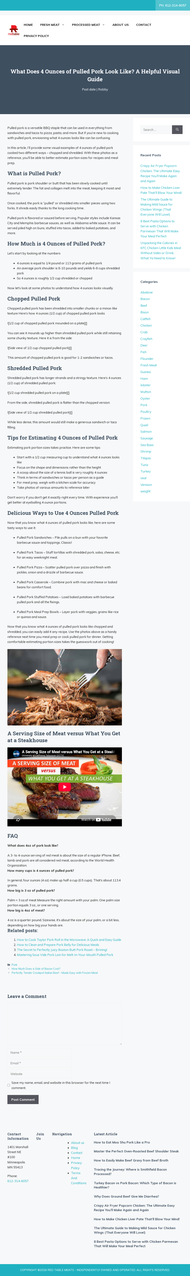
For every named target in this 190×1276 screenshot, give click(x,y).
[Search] (177, 129)
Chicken (146, 325)
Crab (144, 332)
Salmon (146, 431)
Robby (103, 89)
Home (28, 25)
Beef (143, 305)
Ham (144, 378)
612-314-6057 (18, 1181)
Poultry (145, 412)
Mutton (145, 392)
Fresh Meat (50, 25)
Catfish (145, 319)
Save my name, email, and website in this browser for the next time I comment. (61, 1085)
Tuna (144, 465)
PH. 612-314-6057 (172, 5)
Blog (74, 1148)
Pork (14, 965)
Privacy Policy (36, 36)
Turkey (145, 471)
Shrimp (145, 451)
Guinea (145, 372)
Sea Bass (147, 445)
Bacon (145, 299)
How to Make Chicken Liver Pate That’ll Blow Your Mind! (137, 1219)
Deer (144, 345)
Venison (146, 485)
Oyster (145, 398)
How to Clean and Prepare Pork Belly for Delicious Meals (58, 945)
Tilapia (145, 458)
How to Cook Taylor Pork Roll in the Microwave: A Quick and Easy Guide (69, 940)
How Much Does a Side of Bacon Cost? (36, 968)
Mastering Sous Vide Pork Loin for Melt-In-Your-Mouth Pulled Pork (65, 955)
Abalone (146, 292)
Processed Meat (86, 25)
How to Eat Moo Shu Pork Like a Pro (122, 1142)
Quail (144, 425)
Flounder (146, 359)
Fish (143, 352)
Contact (143, 25)
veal (143, 478)
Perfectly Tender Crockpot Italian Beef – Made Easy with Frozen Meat (55, 973)
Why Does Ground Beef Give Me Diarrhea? (126, 1196)
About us (120, 25)
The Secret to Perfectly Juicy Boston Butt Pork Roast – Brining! (62, 950)
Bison (144, 312)
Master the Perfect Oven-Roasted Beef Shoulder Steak (136, 1151)
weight (145, 491)
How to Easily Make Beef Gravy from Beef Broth (131, 1160)
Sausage (146, 438)
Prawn (145, 418)
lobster (145, 385)
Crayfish (146, 339)
